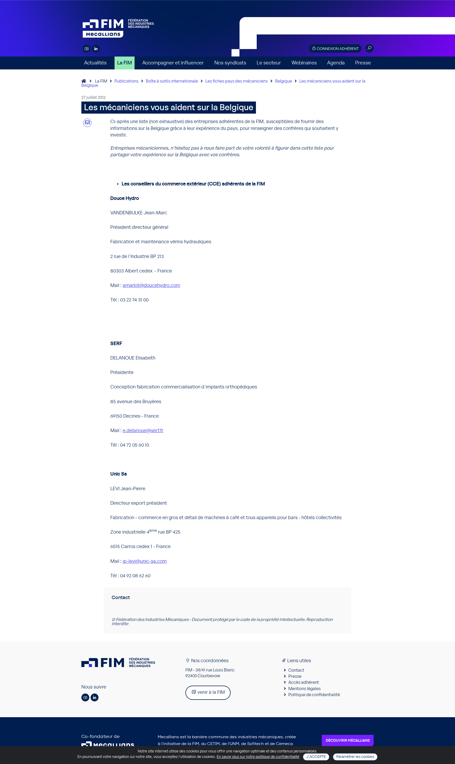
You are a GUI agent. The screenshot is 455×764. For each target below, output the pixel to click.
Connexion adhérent (337, 49)
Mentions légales (304, 689)
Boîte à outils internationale (172, 81)
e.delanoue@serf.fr (143, 430)
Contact (296, 670)
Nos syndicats (230, 62)
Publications (127, 81)
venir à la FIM (210, 692)
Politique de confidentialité (314, 695)
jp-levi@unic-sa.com (145, 561)
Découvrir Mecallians (348, 740)
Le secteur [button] (269, 62)
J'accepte (316, 757)
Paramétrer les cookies (355, 757)
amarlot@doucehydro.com (151, 285)
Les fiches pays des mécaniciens (236, 81)
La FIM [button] (124, 62)
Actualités (95, 62)
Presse (363, 62)
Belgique (283, 81)
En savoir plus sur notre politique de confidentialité (258, 757)
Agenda (336, 62)
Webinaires (304, 62)
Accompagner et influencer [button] (173, 62)
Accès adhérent (303, 682)
